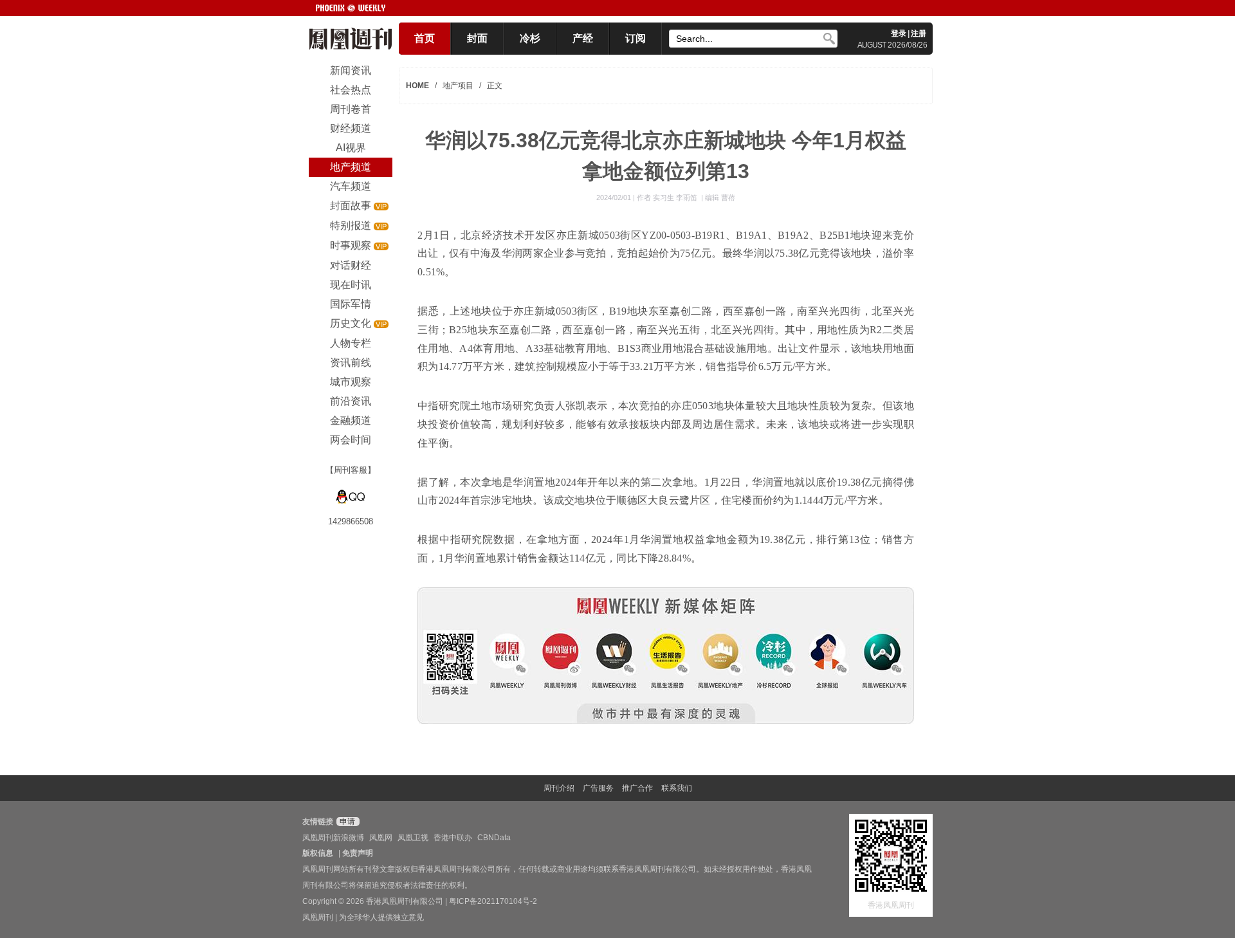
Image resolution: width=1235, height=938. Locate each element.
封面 (477, 38)
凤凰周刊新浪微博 (333, 837)
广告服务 (598, 788)
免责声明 (357, 853)
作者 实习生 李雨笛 (668, 197)
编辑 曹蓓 (720, 197)
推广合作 (637, 788)
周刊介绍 (559, 788)
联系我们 (676, 788)
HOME (417, 85)
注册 (918, 33)
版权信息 (317, 853)
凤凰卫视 (413, 837)
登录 (898, 33)
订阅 (635, 38)
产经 (582, 38)
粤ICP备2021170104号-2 (493, 901)
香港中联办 (453, 837)
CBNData (494, 837)
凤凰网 (380, 837)
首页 (424, 38)
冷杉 (530, 38)
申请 (346, 821)
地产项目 (458, 85)
